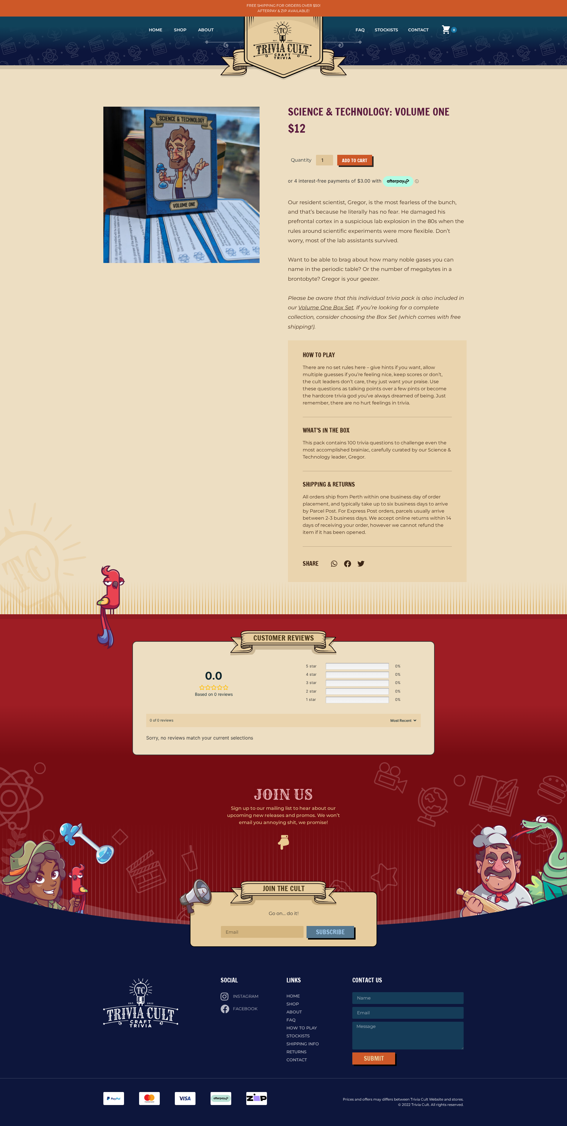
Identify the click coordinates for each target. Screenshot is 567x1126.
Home (155, 30)
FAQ (360, 30)
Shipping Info (302, 1044)
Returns (296, 1051)
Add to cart (354, 160)
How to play (301, 1028)
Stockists (386, 30)
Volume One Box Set (325, 307)
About (206, 30)
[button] (334, 563)
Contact (418, 30)
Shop (180, 30)
